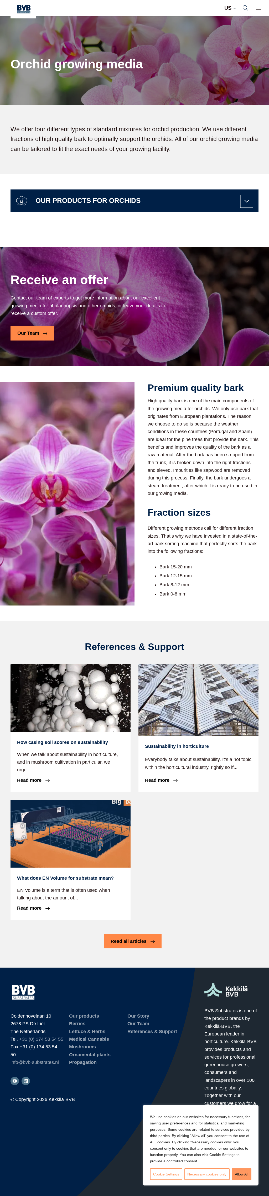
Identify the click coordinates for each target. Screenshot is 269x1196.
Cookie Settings (166, 1174)
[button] (245, 8)
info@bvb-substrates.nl (35, 1062)
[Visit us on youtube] (15, 1081)
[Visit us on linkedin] (26, 1081)
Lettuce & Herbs (87, 1031)
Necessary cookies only (206, 1174)
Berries (77, 1023)
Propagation (83, 1062)
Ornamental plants (90, 1054)
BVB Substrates (23, 9)
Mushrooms (82, 1046)
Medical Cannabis (89, 1039)
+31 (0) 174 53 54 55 (41, 1039)
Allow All (241, 1174)
